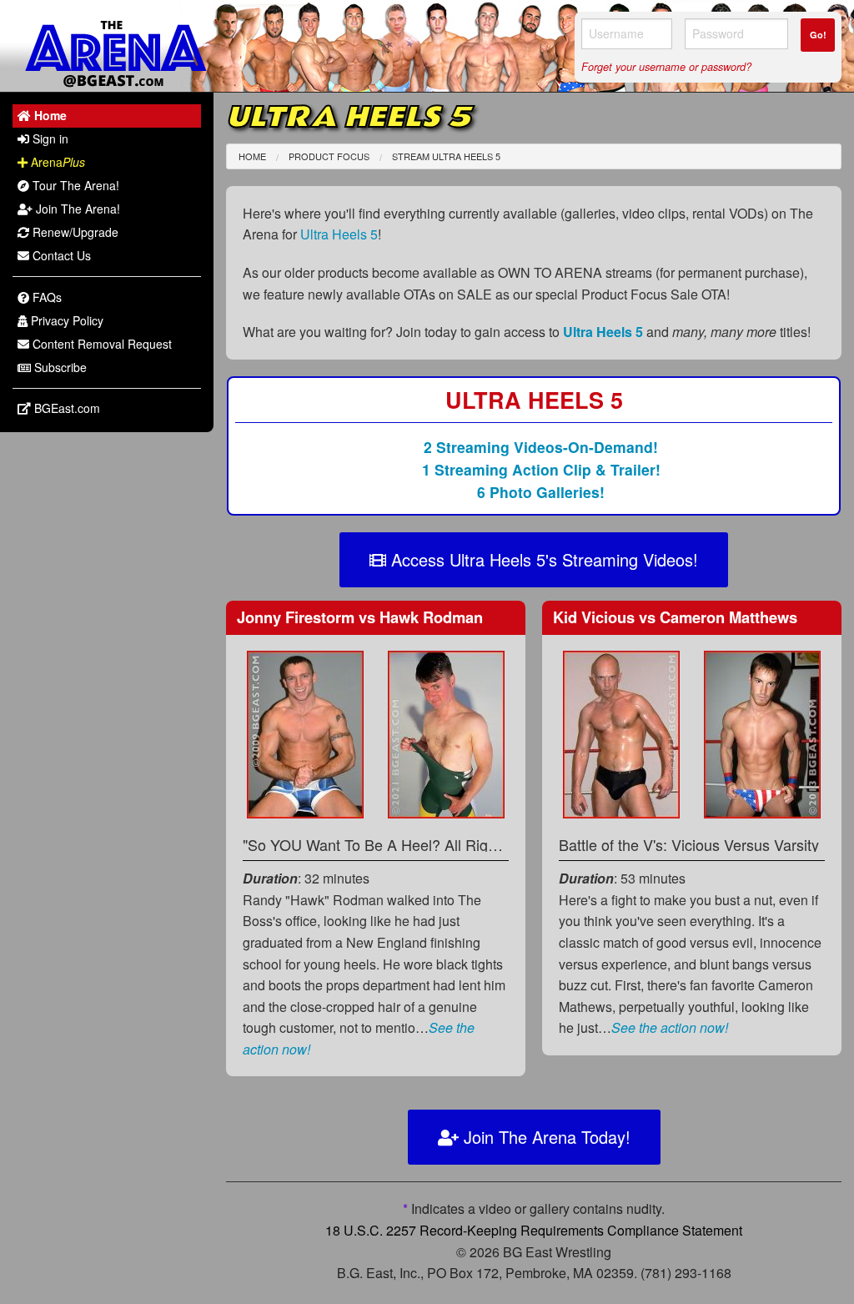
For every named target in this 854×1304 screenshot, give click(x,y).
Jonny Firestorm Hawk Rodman (360, 617)
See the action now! (669, 1027)
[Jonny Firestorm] (305, 733)
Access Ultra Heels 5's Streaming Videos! (542, 559)
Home (252, 156)
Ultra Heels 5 (339, 234)
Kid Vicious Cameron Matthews (675, 617)
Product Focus (329, 156)
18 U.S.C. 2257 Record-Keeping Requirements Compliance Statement (533, 1230)
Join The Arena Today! (544, 1137)
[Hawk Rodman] (446, 733)
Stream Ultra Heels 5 (446, 156)
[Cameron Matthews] (762, 733)
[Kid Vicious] (621, 733)
